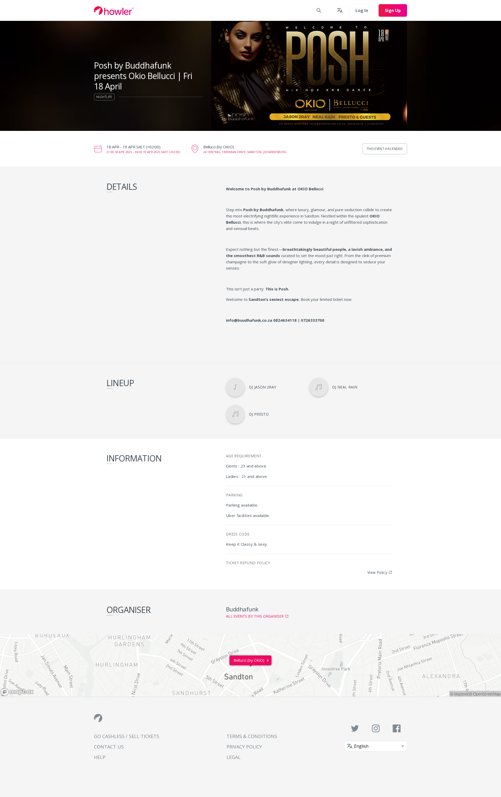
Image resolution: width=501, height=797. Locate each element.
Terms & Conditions (251, 736)
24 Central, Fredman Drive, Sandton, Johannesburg (245, 152)
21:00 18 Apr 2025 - (143, 152)
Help (99, 757)
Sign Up (393, 10)
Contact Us (109, 747)
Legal (233, 757)
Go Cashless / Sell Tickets (126, 736)
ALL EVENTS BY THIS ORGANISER (255, 616)
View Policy (377, 572)
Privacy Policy (244, 747)
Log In (361, 10)
